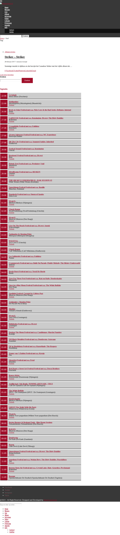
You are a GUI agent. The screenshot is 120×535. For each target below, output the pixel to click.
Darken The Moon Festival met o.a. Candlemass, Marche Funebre (35, 332)
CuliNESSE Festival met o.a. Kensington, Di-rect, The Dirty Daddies (36, 118)
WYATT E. (13, 241)
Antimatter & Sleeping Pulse (20, 234)
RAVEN (12, 429)
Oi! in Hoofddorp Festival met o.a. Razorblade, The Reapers (33, 346)
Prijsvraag (8, 23)
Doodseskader (14, 399)
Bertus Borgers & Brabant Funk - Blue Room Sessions (30, 422)
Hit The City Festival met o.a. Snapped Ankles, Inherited (31, 142)
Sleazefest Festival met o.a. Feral (21, 360)
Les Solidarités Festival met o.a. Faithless (25, 256)
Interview (8, 17)
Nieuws (7, 10)
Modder (12, 309)
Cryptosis (13, 95)
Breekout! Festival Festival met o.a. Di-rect (26, 155)
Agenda (7, 25)
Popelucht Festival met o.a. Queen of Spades (26, 194)
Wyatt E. (12, 201)
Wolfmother (13, 102)
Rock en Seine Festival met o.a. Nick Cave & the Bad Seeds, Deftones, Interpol (40, 110)
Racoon (12, 476)
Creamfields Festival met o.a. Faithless (24, 126)
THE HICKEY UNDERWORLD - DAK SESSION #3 (30, 180)
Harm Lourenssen (50, 500)
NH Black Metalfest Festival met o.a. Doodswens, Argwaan (32, 339)
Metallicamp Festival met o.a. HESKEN (24, 172)
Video (7, 19)
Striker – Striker (15, 56)
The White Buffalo (16, 391)
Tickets (11, 105)
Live (6, 12)
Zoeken (3, 77)
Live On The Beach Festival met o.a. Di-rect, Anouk (29, 226)
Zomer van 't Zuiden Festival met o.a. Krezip (27, 353)
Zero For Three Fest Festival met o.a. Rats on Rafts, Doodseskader (35, 279)
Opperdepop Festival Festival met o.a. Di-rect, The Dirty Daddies (34, 451)
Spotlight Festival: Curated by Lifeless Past (26, 294)
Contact (11, 30)
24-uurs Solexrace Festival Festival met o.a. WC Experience (32, 135)
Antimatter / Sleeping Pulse (19, 302)
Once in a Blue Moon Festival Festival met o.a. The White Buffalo (35, 285)
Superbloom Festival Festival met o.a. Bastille (27, 187)
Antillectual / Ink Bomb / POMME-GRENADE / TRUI (31, 384)
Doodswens (13, 438)
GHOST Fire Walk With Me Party (22, 407)
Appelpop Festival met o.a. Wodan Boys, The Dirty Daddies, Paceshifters (38, 460)
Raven (11, 445)
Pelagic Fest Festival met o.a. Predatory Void (26, 164)
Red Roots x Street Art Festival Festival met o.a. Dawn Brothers (34, 369)
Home (6, 8)
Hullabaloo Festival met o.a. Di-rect (23, 324)
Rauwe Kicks (14, 375)
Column (7, 21)
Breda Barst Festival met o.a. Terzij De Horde (27, 272)
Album (7, 14)
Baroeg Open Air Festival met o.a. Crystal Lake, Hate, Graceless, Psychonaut (39, 468)
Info (6, 28)
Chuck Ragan (14, 209)
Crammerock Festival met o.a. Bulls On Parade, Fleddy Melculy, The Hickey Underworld (44, 263)
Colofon (11, 32)
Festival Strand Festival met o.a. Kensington (26, 149)
